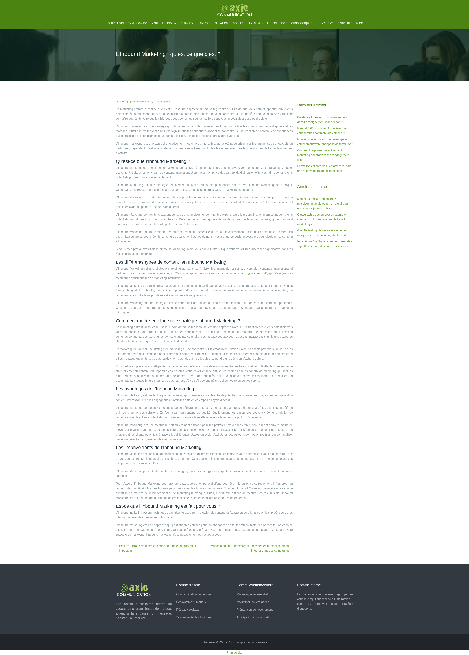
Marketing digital (164, 23)
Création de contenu (230, 23)
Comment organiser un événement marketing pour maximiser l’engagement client (323, 155)
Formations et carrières (334, 23)
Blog (359, 23)
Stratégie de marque (196, 23)
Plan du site (234, 652)
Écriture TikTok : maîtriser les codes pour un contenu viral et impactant (157, 548)
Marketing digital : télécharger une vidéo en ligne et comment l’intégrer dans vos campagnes (250, 548)
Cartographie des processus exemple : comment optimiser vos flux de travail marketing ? (322, 219)
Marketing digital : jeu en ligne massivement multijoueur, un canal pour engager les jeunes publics (323, 203)
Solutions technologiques (292, 23)
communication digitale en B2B (246, 273)
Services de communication (128, 23)
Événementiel (259, 23)
